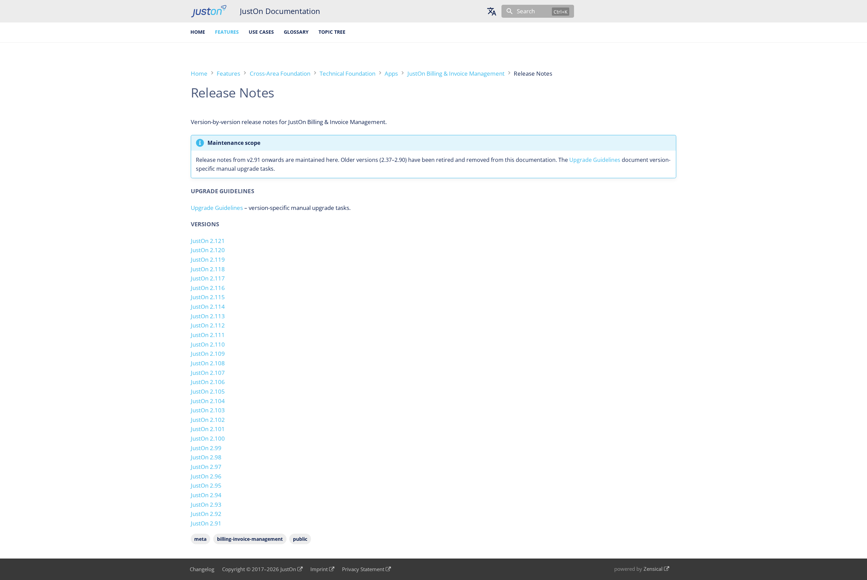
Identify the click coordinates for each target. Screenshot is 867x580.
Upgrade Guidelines (594, 160)
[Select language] (491, 11)
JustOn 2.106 (208, 382)
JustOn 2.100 (208, 438)
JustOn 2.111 (208, 335)
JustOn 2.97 (206, 467)
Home (198, 32)
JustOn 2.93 (206, 504)
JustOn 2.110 (208, 344)
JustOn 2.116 (208, 288)
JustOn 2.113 (208, 316)
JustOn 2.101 (208, 429)
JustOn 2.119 (208, 259)
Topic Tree (332, 32)
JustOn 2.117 (208, 278)
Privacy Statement (363, 569)
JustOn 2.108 (208, 363)
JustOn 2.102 (208, 420)
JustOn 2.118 (208, 269)
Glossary (296, 32)
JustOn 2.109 (208, 353)
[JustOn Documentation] (208, 11)
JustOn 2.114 (208, 306)
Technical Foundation (347, 73)
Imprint (319, 569)
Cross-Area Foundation (280, 73)
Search (526, 11)
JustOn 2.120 (208, 250)
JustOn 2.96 (206, 476)
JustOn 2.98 (206, 457)
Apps (391, 73)
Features (227, 32)
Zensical (653, 569)
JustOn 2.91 (206, 523)
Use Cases (261, 32)
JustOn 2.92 (206, 514)
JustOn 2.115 (208, 297)
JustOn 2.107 (208, 373)
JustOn (288, 569)
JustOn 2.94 (206, 495)
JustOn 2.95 (206, 485)
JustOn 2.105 (208, 391)
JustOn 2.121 (208, 241)
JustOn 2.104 (208, 401)
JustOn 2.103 (208, 410)
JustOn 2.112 (208, 325)
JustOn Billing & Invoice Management (456, 73)
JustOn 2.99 (206, 448)
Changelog (202, 569)
